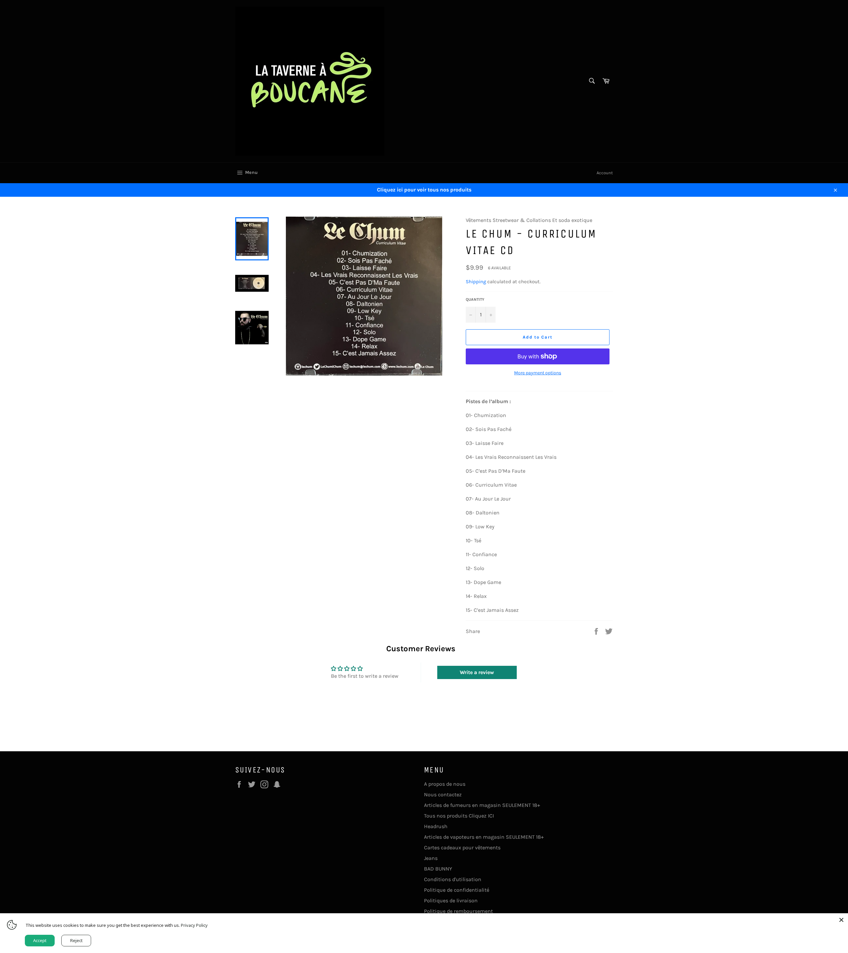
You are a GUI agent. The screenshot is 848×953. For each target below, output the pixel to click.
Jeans (431, 858)
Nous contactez (443, 794)
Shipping (476, 282)
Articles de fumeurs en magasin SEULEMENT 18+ (482, 805)
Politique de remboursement (458, 911)
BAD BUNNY (438, 869)
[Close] (841, 920)
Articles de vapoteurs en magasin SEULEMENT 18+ (484, 837)
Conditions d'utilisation (452, 879)
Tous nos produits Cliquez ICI (459, 816)
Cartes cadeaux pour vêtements (462, 847)
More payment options (537, 373)
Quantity (475, 299)
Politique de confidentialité (456, 890)
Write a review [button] (477, 672)
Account (605, 172)
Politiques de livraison (451, 900)
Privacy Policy (194, 925)
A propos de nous (444, 784)
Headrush (436, 826)
